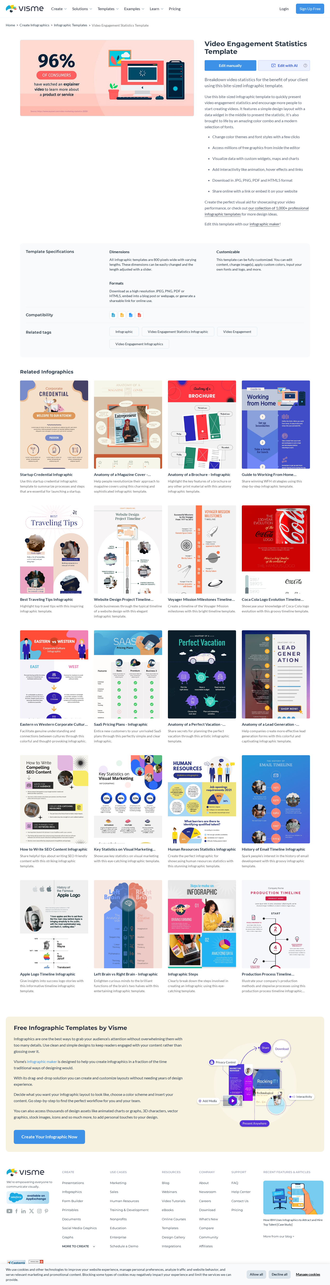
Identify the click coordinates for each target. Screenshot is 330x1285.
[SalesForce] (28, 1197)
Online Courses (174, 1219)
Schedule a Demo (124, 1246)
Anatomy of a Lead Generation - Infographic (269, 724)
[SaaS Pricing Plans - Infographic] (128, 674)
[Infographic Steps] (202, 924)
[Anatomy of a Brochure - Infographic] (202, 424)
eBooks (167, 1210)
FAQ (234, 1183)
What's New (208, 1219)
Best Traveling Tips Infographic (46, 599)
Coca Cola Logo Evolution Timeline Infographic (271, 599)
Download (207, 1210)
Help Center (241, 1192)
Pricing (174, 8)
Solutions (80, 8)
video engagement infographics (139, 344)
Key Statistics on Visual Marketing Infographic (123, 849)
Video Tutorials (173, 1201)
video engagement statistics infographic (178, 332)
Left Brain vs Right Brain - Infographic (126, 974)
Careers (205, 1201)
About (204, 1183)
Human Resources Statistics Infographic (202, 849)
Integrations (171, 1246)
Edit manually (230, 65)
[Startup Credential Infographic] (54, 424)
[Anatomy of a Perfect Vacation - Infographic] (202, 674)
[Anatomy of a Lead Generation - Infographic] (276, 674)
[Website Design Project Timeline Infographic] (128, 549)
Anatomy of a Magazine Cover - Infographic (121, 474)
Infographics (72, 1192)
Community (208, 1237)
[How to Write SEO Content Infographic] (54, 799)
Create (57, 8)
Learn (154, 8)
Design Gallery (173, 1237)
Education (118, 1228)
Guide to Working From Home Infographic (268, 474)
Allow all (256, 1274)
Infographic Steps (183, 974)
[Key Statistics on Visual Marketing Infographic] (128, 799)
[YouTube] (9, 1211)
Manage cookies (308, 1274)
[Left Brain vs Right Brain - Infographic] (128, 924)
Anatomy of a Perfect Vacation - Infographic (195, 724)
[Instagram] (39, 1211)
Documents (71, 1219)
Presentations (73, 1183)
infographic (124, 332)
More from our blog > (278, 1236)
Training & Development (129, 1210)
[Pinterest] (46, 1211)
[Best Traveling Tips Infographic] (54, 549)
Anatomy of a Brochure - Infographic (199, 474)
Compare (206, 1228)
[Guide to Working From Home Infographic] (276, 424)
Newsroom (207, 1192)
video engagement (237, 332)
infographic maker (265, 224)
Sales (114, 1192)
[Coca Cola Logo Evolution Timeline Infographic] (276, 549)
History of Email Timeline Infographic (273, 849)
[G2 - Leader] (36, 1262)
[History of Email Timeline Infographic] (276, 799)
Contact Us (239, 1201)
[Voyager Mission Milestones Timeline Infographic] (202, 549)
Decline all (279, 1274)
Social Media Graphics (79, 1228)
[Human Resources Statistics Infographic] (202, 799)
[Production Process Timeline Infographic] (276, 924)
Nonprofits (118, 1219)
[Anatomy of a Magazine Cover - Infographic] (128, 424)
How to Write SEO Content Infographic (53, 849)
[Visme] (24, 8)
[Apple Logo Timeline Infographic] (54, 924)
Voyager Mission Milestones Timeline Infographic (200, 599)
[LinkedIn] (23, 1211)
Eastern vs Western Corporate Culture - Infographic (53, 724)
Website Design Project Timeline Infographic (122, 599)
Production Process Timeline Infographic (266, 974)
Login (284, 8)
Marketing (118, 1183)
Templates (106, 8)
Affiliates (206, 1246)
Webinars (169, 1192)
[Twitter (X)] (31, 1211)
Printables (70, 1210)
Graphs (67, 1237)
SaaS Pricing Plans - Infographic (121, 724)
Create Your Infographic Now (49, 1136)
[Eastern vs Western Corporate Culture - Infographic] (54, 674)
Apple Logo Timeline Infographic (47, 974)
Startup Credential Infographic (46, 474)
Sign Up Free (310, 8)
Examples (132, 8)
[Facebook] (16, 1211)
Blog (165, 1183)
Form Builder (72, 1201)
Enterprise (118, 1237)
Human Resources (124, 1201)
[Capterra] (18, 1262)
